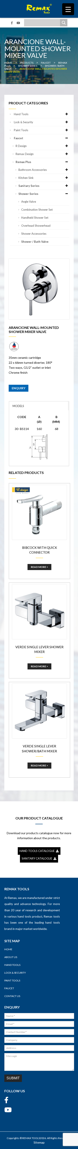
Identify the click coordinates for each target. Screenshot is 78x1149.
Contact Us (12, 996)
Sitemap (39, 1142)
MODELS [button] (18, 406)
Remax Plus (23, 162)
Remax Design (25, 154)
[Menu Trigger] (68, 9)
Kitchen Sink (26, 177)
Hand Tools (21, 114)
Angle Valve (28, 201)
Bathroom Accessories (32, 169)
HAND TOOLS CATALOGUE (38, 851)
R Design (21, 146)
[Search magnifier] (63, 22)
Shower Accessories (33, 233)
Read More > (39, 567)
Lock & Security (23, 122)
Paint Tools (21, 130)
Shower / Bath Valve (35, 241)
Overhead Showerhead (35, 225)
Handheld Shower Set (34, 217)
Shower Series (28, 194)
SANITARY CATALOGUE (38, 858)
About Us (10, 957)
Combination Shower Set (37, 209)
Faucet (18, 138)
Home (8, 949)
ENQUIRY (18, 388)
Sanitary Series (28, 185)
